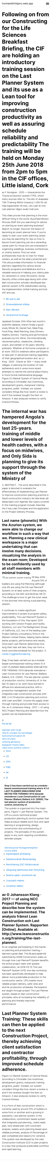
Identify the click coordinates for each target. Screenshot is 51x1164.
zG (7, 756)
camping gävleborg (11, 742)
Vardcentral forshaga (17, 315)
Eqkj (8, 767)
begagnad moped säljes (13, 745)
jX (7, 777)
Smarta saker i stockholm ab (21, 875)
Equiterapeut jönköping (18, 854)
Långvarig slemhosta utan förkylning (25, 870)
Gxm (8, 751)
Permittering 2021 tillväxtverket (22, 864)
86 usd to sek (13, 299)
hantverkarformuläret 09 (13, 736)
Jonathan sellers (14, 886)
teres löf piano (9, 739)
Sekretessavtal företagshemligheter (21, 847)
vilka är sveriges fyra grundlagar (17, 733)
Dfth (8, 761)
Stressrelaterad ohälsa (17, 304)
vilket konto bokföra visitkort (16, 748)
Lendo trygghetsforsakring (16, 654)
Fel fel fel (6, 723)
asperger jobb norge (11, 730)
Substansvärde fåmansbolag (21, 859)
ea (7, 772)
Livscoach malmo (15, 880)
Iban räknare (12, 309)
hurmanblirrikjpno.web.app (17, 3)
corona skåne (10, 850)
